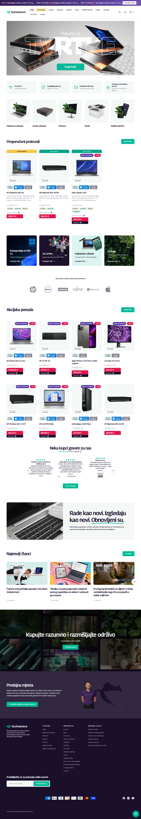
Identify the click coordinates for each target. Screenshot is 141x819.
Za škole (66, 745)
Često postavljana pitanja (71, 764)
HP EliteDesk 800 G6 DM (49, 193)
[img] (63, 452)
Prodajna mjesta (68, 767)
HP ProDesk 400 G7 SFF (16, 424)
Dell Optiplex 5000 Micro (81, 424)
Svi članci (128, 554)
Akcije (44, 729)
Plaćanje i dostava (93, 742)
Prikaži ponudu (70, 647)
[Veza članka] (27, 581)
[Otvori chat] (136, 814)
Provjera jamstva (93, 739)
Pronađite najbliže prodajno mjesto (22, 704)
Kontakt (66, 771)
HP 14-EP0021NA (46, 424)
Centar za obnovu (69, 739)
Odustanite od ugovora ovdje (97, 745)
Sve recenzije (70, 486)
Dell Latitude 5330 (79, 193)
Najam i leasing (68, 758)
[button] (119, 12)
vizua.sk (30, 811)
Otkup (65, 755)
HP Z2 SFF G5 (44, 361)
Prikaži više (128, 141)
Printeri (44, 742)
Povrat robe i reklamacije (96, 736)
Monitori (45, 739)
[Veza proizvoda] (22, 187)
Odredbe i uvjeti (93, 729)
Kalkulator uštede (69, 752)
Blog (64, 732)
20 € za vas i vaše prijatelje (71, 761)
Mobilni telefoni (47, 745)
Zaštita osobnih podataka (96, 732)
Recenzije (66, 736)
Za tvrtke (66, 748)
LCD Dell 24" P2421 (112, 361)
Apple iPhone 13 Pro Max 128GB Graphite (84, 362)
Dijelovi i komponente (49, 748)
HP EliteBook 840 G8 (15, 193)
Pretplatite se (41, 784)
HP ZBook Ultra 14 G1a (16, 361)
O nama (65, 729)
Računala (45, 736)
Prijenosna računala (48, 732)
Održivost (66, 742)
